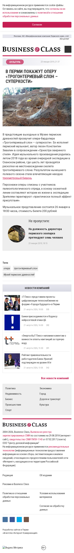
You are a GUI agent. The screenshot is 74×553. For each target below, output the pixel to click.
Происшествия (13, 404)
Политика (10, 388)
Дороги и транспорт (50, 399)
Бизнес (9, 399)
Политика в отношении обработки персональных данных (16, 497)
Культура (44, 404)
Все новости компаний (55, 378)
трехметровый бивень (17, 178)
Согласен (37, 24)
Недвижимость (13, 393)
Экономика (45, 388)
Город (43, 393)
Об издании (46, 475)
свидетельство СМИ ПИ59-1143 (26, 439)
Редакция (8, 475)
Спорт (8, 410)
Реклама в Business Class (16, 484)
